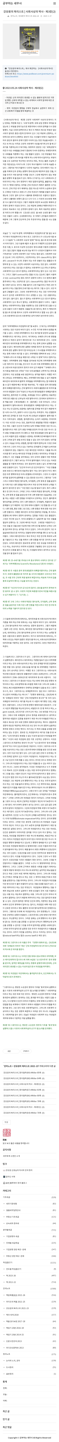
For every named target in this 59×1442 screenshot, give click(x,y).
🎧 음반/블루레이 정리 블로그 (15, 1183)
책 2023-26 (31, 1275)
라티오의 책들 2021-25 (31, 1301)
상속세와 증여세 (31, 1223)
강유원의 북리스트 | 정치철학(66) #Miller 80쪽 (22, 1096)
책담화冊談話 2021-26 (31, 1295)
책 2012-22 (31, 1282)
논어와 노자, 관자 (31, 1360)
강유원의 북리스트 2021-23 (26, 1066)
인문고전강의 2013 (31, 1341)
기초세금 (29, 1197)
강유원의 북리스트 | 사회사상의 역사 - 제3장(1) (22, 1107)
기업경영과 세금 (31, 1236)
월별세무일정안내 (31, 1210)
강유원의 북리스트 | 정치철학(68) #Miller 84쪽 (22, 1078)
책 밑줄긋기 (29, 1262)
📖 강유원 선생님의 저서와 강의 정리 (17, 1170)
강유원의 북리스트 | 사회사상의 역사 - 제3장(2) (29, 11)
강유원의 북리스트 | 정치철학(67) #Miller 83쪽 (22, 1090)
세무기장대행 (31, 1203)
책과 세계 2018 (31, 1315)
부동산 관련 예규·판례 (31, 1256)
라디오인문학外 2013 (31, 1347)
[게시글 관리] (16, 1051)
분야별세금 (29, 1230)
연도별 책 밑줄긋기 (31, 1269)
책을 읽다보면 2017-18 (31, 1321)
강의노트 (8, 1066)
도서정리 (31, 1367)
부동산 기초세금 (31, 1217)
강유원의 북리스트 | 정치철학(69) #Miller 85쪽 (22, 1073)
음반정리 (31, 1374)
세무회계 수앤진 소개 (11, 1156)
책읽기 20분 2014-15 (31, 1334)
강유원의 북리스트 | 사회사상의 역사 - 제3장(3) (22, 1084)
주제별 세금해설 (31, 1243)
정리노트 (29, 1354)
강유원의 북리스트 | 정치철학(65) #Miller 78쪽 (22, 1101)
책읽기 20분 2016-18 (31, 1328)
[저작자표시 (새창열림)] (32, 1051)
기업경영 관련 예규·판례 (31, 1249)
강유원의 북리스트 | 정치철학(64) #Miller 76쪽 (22, 1113)
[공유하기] (13, 1051)
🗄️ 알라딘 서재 (9, 1177)
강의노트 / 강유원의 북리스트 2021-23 (25, 16)
